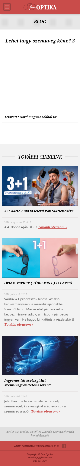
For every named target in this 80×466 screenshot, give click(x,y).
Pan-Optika (40, 6)
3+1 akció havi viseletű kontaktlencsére (39, 211)
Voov (44, 461)
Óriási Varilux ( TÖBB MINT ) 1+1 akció (38, 283)
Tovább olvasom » (52, 227)
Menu (7, 7)
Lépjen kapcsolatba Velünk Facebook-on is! (37, 446)
